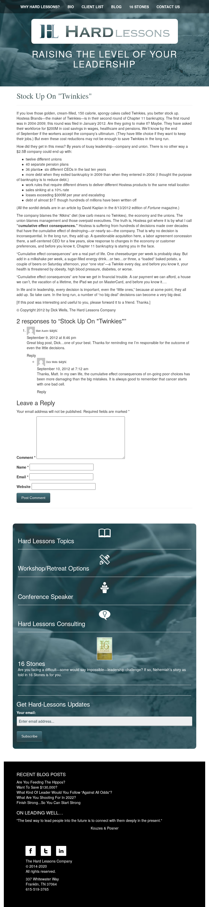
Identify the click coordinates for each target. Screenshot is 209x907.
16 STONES (139, 6)
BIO (71, 6)
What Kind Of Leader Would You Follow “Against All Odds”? (64, 792)
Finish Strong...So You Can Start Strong (49, 802)
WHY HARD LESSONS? (40, 6)
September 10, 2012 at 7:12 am (62, 368)
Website (24, 486)
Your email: (26, 712)
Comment (26, 457)
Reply (31, 355)
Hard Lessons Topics (46, 540)
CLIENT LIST (92, 6)
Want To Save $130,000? (37, 787)
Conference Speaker (45, 596)
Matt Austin (42, 331)
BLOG (116, 6)
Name (23, 467)
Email (22, 476)
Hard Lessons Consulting (51, 623)
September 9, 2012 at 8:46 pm (51, 337)
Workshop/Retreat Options (53, 567)
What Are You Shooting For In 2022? (46, 797)
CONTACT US (168, 6)
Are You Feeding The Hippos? (41, 782)
